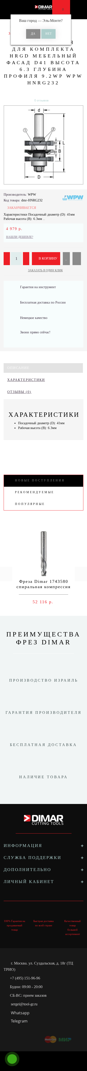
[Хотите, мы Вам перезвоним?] (12, 1059)
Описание (18, 368)
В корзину (47, 258)
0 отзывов (41, 100)
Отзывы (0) (19, 392)
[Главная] (5, 27)
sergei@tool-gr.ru (24, 1004)
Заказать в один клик (45, 270)
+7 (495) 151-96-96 (25, 978)
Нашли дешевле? (19, 237)
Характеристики (26, 380)
